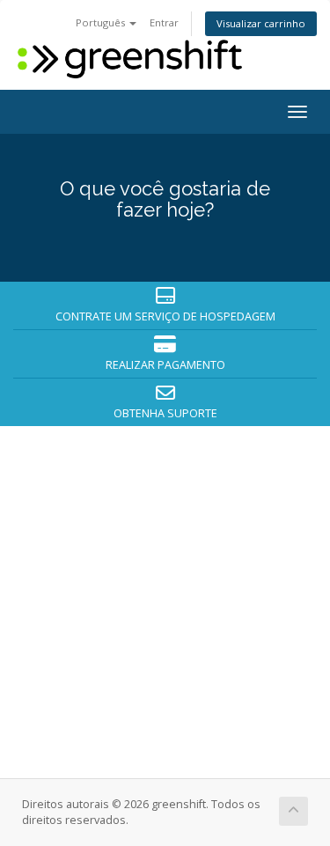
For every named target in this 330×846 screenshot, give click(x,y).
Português (102, 22)
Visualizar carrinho (260, 23)
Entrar (164, 22)
